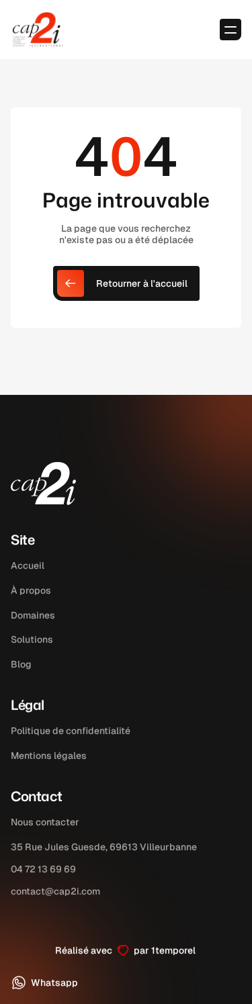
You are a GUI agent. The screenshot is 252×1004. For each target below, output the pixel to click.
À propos (31, 590)
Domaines (33, 615)
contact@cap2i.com (55, 890)
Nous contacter (45, 822)
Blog (21, 664)
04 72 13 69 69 (43, 868)
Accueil (27, 565)
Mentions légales (49, 755)
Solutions (32, 640)
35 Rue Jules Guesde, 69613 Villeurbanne (104, 847)
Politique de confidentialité (70, 731)
